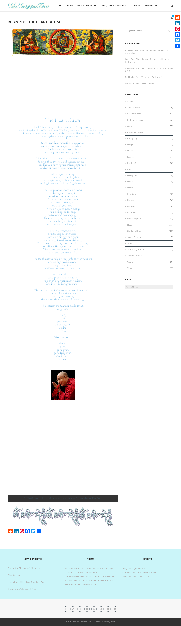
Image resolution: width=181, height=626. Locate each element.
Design (150, 144)
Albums (150, 101)
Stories (150, 243)
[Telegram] (115, 609)
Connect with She (153, 6)
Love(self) (150, 206)
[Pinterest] (87, 609)
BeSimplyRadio (150, 114)
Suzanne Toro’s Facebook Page (22, 589)
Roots (150, 225)
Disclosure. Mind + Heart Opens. (139, 83)
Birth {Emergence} (150, 120)
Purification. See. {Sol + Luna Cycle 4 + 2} (143, 77)
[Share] (177, 46)
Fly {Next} (150, 163)
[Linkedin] (94, 609)
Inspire (150, 188)
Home (59, 6)
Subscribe (136, 6)
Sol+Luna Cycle (150, 231)
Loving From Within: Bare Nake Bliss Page (27, 582)
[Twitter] (73, 609)
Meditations (150, 212)
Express (150, 157)
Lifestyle (150, 200)
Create (150, 126)
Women (150, 262)
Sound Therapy (150, 237)
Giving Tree (150, 175)
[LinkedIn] (177, 23)
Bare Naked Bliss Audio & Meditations (24, 568)
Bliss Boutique (14, 575)
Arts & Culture (150, 107)
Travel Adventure (150, 256)
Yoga (150, 268)
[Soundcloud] (101, 609)
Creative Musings (150, 132)
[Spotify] (108, 609)
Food (150, 169)
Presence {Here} (150, 218)
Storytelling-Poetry (150, 249)
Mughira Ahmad (138, 568)
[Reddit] (177, 17)
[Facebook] (66, 609)
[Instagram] (80, 609)
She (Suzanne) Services (113, 6)
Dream (150, 151)
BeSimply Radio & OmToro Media (81, 6)
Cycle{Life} (150, 138)
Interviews (150, 194)
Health (150, 181)
